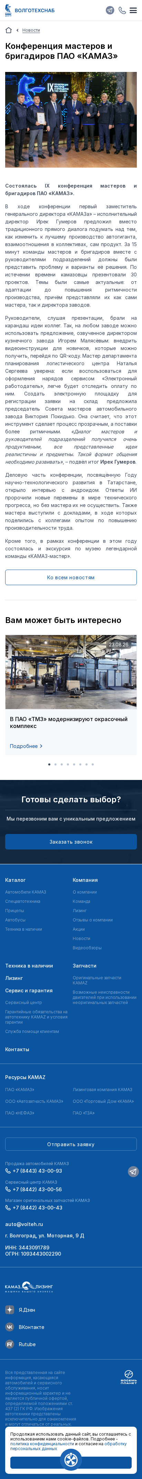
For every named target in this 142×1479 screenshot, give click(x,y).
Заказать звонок (71, 842)
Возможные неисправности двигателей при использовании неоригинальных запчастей (104, 997)
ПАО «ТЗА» (83, 1113)
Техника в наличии (23, 929)
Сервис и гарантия (29, 990)
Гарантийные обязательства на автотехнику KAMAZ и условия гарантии (36, 1017)
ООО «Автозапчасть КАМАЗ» (34, 1101)
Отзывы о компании (93, 919)
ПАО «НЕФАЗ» (19, 1113)
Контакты (17, 1049)
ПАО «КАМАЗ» (19, 1089)
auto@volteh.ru (24, 1224)
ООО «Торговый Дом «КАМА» (103, 1101)
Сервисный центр (23, 1002)
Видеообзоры (87, 947)
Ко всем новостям (71, 577)
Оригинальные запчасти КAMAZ (97, 980)
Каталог (15, 880)
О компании (85, 892)
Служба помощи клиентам (32, 1031)
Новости (81, 938)
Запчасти (85, 966)
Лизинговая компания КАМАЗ (102, 1089)
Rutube (27, 1344)
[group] (71, 695)
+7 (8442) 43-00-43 (37, 1208)
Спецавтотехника (22, 901)
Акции (79, 929)
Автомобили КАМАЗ (25, 892)
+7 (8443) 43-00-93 (37, 1171)
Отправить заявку (70, 1144)
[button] (49, 764)
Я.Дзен (27, 1310)
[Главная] (8, 30)
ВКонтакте (31, 1327)
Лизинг (80, 910)
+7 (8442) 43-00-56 (37, 1189)
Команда (81, 901)
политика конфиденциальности (42, 1443)
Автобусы (15, 919)
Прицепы (14, 910)
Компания (85, 880)
